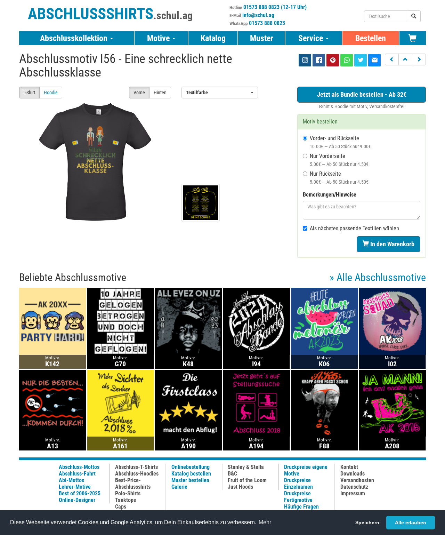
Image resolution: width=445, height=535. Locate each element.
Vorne (139, 92)
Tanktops (125, 500)
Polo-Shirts (127, 493)
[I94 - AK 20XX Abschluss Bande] (256, 321)
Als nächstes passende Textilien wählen (354, 228)
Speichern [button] (367, 522)
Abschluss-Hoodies (137, 473)
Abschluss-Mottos (79, 467)
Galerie (179, 487)
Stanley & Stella (246, 467)
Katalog (213, 38)
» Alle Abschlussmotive (378, 277)
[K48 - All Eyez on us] (188, 321)
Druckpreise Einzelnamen (298, 483)
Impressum (352, 493)
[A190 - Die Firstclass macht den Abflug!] (188, 402)
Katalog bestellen (191, 473)
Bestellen (370, 38)
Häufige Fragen (301, 506)
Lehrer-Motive (75, 487)
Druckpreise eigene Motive (305, 470)
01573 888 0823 (267, 23)
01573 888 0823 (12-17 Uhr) (275, 7)
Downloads (352, 473)
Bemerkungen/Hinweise (329, 194)
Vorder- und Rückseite (340, 142)
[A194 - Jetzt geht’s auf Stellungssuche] (256, 402)
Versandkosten (357, 480)
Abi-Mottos (71, 480)
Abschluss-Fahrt (77, 473)
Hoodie (51, 92)
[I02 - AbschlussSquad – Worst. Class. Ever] (392, 321)
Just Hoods (240, 487)
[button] (392, 59)
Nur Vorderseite (339, 160)
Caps (120, 506)
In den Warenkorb (391, 244)
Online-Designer (77, 500)
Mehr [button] (265, 522)
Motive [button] (159, 38)
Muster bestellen (190, 480)
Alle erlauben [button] (410, 522)
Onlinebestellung (190, 467)
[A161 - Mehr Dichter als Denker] (120, 402)
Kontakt (349, 467)
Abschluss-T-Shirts (136, 467)
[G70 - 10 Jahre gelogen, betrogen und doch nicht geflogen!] (120, 321)
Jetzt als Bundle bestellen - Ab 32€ (361, 94)
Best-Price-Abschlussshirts (133, 483)
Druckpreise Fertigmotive (298, 496)
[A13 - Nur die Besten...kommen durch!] (52, 402)
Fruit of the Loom (247, 480)
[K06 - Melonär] (324, 321)
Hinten (160, 92)
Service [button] (311, 38)
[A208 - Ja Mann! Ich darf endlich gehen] (392, 402)
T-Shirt (29, 92)
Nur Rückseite (339, 177)
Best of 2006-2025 (79, 493)
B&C (232, 473)
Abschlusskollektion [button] (75, 38)
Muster (261, 38)
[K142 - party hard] (52, 321)
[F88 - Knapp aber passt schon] (324, 402)
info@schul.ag (258, 15)
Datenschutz (354, 487)
